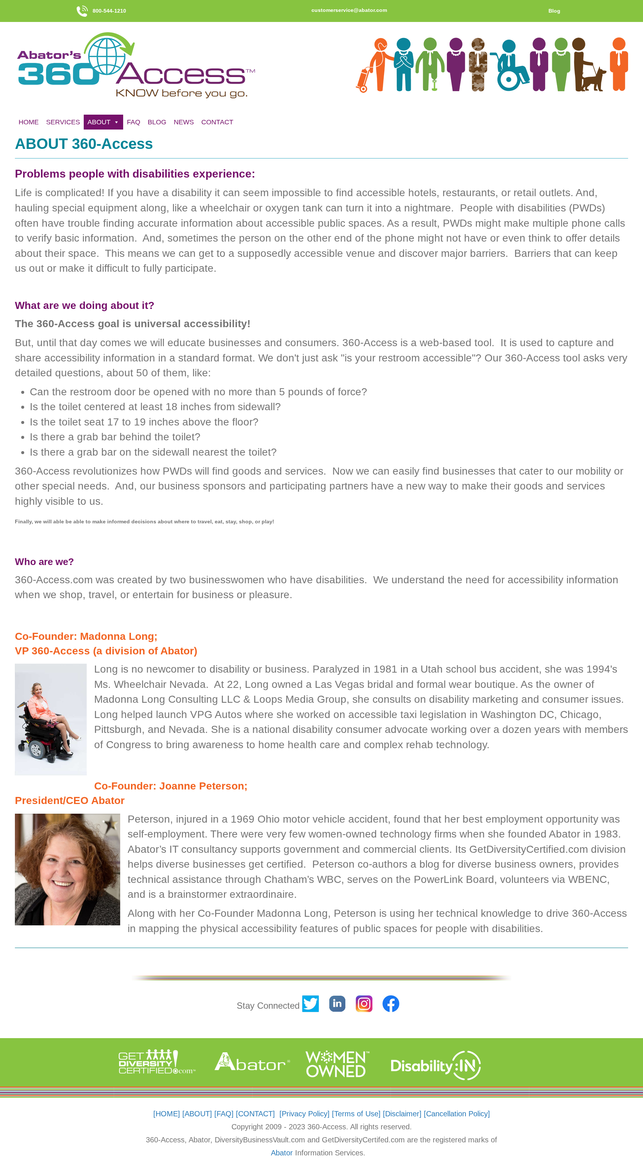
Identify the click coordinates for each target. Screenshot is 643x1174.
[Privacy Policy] (304, 1114)
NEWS (184, 122)
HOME (29, 122)
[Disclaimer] (402, 1114)
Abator (282, 1153)
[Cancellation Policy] (457, 1114)
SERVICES (63, 122)
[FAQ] (224, 1114)
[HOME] (166, 1114)
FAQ (133, 122)
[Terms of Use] (356, 1114)
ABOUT (99, 122)
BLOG (157, 122)
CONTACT (217, 122)
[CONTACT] (255, 1114)
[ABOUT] (197, 1114)
